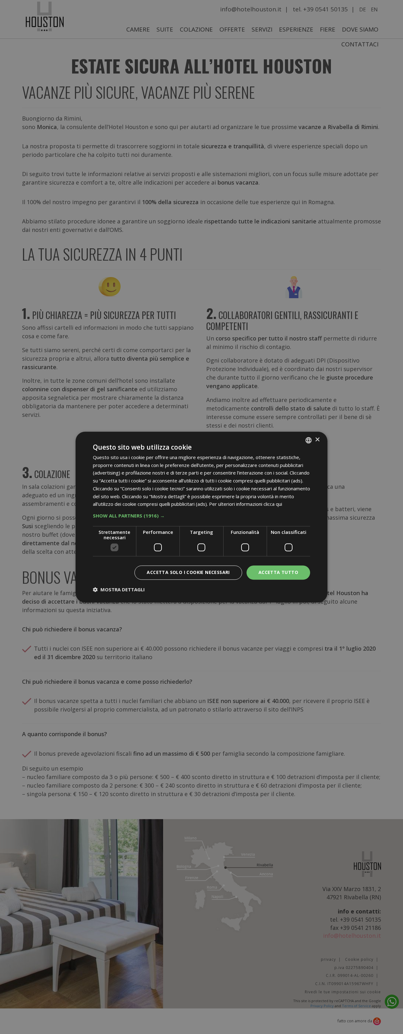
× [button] (317, 439)
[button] (201, 515)
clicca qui (273, 504)
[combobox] (308, 440)
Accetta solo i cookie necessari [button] (188, 572)
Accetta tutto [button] (278, 572)
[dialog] (201, 517)
